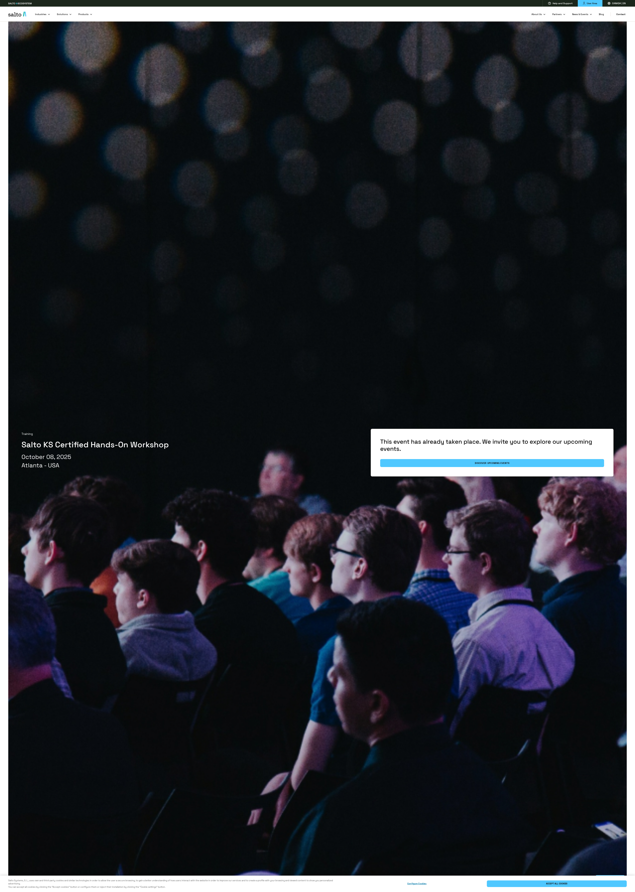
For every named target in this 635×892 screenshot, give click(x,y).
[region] (317, 884)
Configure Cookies (416, 883)
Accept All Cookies (556, 883)
